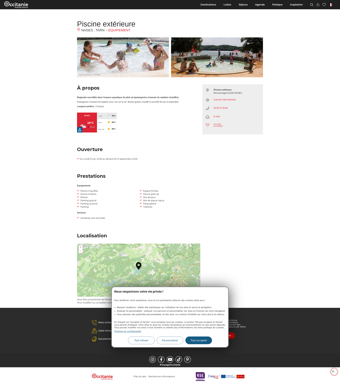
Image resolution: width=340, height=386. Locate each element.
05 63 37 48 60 (221, 108)
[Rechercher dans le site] (311, 4)
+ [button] (81, 247)
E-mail (217, 116)
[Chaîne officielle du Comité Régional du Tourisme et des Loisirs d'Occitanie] (170, 359)
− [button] (81, 251)
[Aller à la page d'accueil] (16, 4)
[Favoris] (324, 4)
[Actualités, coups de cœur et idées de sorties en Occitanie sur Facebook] (161, 359)
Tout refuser (141, 340)
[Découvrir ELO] (334, 371)
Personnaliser (170, 340)
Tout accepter (198, 340)
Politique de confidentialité (127, 331)
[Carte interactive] (317, 4)
